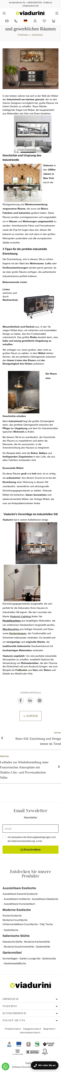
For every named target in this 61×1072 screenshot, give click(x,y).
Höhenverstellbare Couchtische (20, 924)
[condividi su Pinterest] (39, 700)
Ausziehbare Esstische (19, 888)
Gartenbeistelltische (15, 963)
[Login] (35, 21)
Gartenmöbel (12, 952)
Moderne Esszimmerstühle (19, 946)
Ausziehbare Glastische (45, 899)
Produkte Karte (12, 1029)
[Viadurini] (30, 13)
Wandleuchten (11, 629)
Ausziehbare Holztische (17, 899)
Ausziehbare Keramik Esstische (20, 894)
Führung (23, 35)
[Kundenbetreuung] (15, 21)
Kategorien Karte (31, 1029)
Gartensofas (49, 958)
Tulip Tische (46, 924)
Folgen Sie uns (14, 1020)
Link (39, 841)
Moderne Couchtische (15, 920)
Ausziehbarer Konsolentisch (19, 904)
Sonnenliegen (10, 958)
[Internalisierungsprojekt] (23, 1044)
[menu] (56, 13)
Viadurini (10, 1006)
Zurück (32, 715)
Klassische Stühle (12, 941)
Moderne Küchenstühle (37, 941)
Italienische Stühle (16, 935)
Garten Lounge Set (29, 958)
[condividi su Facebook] (20, 700)
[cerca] (4, 13)
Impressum (10, 999)
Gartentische (11, 930)
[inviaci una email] (7, 21)
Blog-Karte (48, 1029)
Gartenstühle (43, 946)
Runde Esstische (12, 915)
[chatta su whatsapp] (5, 1066)
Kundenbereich (14, 1013)
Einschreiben (32, 849)
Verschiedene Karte (29, 1032)
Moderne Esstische (17, 910)
